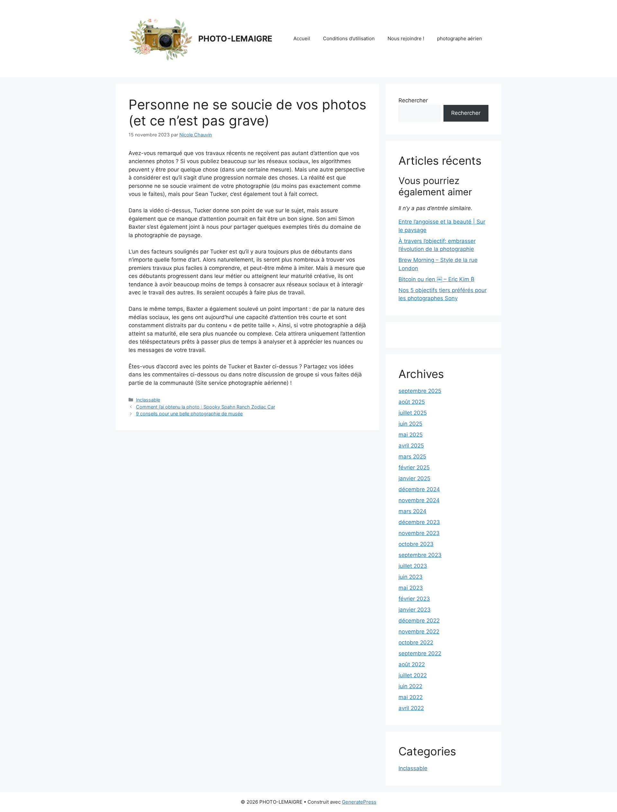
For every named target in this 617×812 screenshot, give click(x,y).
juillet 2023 (412, 566)
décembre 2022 (419, 620)
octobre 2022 (415, 642)
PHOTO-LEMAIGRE (235, 38)
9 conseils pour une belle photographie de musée (189, 413)
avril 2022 (411, 708)
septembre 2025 (419, 391)
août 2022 (411, 664)
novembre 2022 (418, 631)
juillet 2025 (412, 413)
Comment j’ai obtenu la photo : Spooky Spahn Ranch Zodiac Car (205, 407)
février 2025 (414, 467)
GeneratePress (359, 802)
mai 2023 (410, 588)
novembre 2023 (419, 533)
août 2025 (411, 402)
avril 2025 (411, 445)
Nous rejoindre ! (406, 38)
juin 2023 (410, 577)
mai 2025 (410, 434)
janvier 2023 (414, 609)
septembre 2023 (420, 555)
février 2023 (414, 598)
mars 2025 (412, 456)
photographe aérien (459, 38)
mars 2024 (412, 511)
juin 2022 (410, 686)
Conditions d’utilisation (349, 38)
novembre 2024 (419, 500)
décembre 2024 (419, 489)
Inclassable (148, 399)
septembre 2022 (419, 653)
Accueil (301, 38)
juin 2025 (410, 423)
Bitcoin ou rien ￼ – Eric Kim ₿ (436, 279)
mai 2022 (410, 697)
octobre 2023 (416, 544)
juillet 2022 (412, 675)
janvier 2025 (414, 478)
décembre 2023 (419, 522)
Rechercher (413, 100)
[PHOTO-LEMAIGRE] (161, 38)
